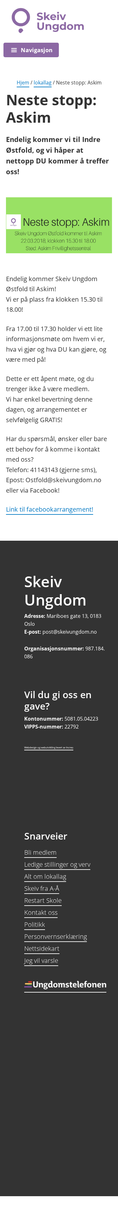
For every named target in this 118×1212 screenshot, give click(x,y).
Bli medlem (40, 852)
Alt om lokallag (45, 876)
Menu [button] (31, 50)
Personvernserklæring (55, 936)
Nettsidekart (41, 948)
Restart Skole (43, 900)
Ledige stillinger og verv (57, 864)
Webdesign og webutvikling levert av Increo (48, 747)
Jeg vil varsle (41, 960)
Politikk (34, 924)
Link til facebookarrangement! (49, 509)
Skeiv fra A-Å (41, 888)
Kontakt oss (41, 912)
